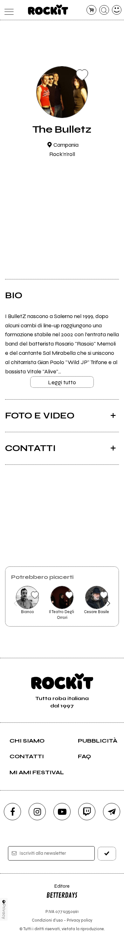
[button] (15, 603)
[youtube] (62, 811)
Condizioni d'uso (47, 920)
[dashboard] (117, 10)
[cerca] (104, 10)
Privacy (4, 911)
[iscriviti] (107, 854)
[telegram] (111, 811)
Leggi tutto (62, 382)
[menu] (7, 10)
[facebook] (12, 811)
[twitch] (86, 811)
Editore (58, 889)
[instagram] (37, 811)
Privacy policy (79, 920)
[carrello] (91, 10)
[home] (48, 9)
